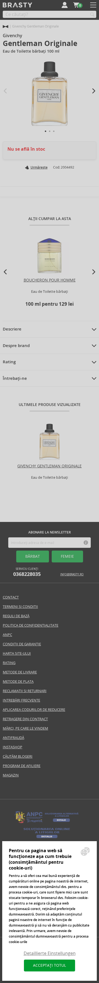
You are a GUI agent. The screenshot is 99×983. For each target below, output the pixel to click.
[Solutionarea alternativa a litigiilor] (46, 822)
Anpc (7, 634)
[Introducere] (5, 26)
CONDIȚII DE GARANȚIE (22, 644)
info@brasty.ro (72, 574)
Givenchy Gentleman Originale (49, 466)
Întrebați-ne (15, 378)
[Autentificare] (65, 5)
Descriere (12, 329)
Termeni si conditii (20, 606)
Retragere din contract (25, 719)
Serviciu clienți (27, 572)
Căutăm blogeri (17, 756)
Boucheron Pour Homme (50, 280)
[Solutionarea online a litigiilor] (46, 838)
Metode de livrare (20, 672)
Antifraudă (13, 737)
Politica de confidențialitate (30, 625)
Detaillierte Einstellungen (50, 953)
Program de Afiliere (21, 765)
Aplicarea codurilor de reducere (34, 709)
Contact (11, 597)
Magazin (11, 775)
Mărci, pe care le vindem (25, 728)
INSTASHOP (12, 747)
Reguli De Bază (16, 616)
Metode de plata (18, 681)
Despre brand (16, 345)
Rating (9, 362)
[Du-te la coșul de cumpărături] (76, 5)
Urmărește (39, 167)
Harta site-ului (17, 653)
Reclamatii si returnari (24, 691)
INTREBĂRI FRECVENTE (21, 700)
